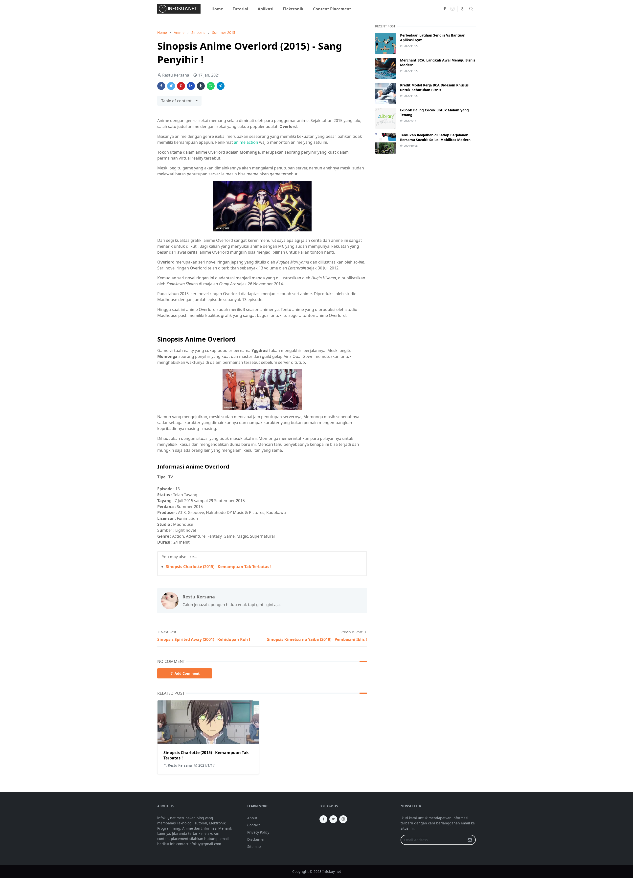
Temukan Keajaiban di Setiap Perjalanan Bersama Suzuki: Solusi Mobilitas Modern (435, 137)
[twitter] (333, 819)
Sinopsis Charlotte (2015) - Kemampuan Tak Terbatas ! (218, 566)
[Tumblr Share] (201, 86)
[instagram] (452, 9)
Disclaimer (256, 839)
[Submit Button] (469, 839)
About (252, 818)
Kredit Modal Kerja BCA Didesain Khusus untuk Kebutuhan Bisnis (434, 87)
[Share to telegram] (221, 86)
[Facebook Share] (161, 86)
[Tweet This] (171, 86)
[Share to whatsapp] (211, 86)
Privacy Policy (258, 832)
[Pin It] (181, 86)
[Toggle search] (471, 8)
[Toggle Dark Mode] (463, 9)
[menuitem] (217, 9)
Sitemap (254, 846)
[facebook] (445, 9)
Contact (253, 825)
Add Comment (187, 673)
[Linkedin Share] (191, 86)
